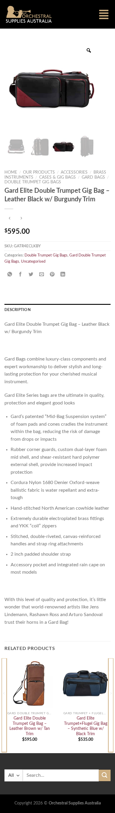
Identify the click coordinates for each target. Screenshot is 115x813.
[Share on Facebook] (20, 274)
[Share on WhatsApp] (10, 274)
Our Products (39, 172)
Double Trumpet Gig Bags (32, 182)
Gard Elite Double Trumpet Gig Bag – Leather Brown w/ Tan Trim (29, 726)
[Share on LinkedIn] (63, 274)
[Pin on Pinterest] (52, 274)
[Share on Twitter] (31, 274)
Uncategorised (33, 261)
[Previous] (4, 705)
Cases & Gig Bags (57, 177)
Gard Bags (93, 177)
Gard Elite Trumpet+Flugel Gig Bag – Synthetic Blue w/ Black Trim (85, 726)
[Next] (111, 705)
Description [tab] (17, 310)
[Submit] (105, 775)
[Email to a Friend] (42, 274)
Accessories (74, 172)
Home (10, 172)
